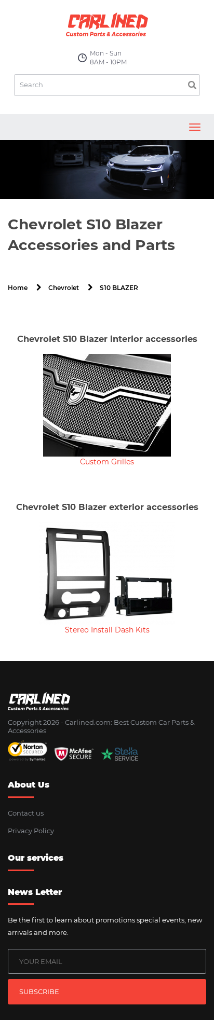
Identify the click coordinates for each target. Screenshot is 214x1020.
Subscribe (39, 991)
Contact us (26, 813)
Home (18, 288)
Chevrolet (63, 288)
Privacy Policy (31, 830)
